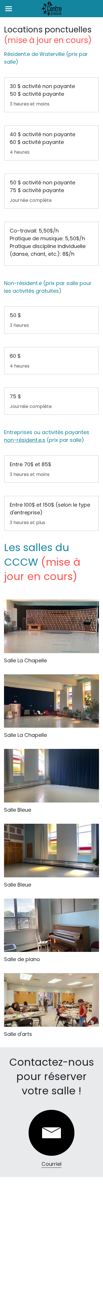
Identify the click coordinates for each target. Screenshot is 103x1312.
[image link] (51, 1133)
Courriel (51, 1163)
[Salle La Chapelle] (51, 701)
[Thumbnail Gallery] (51, 776)
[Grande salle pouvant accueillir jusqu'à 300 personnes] (51, 626)
